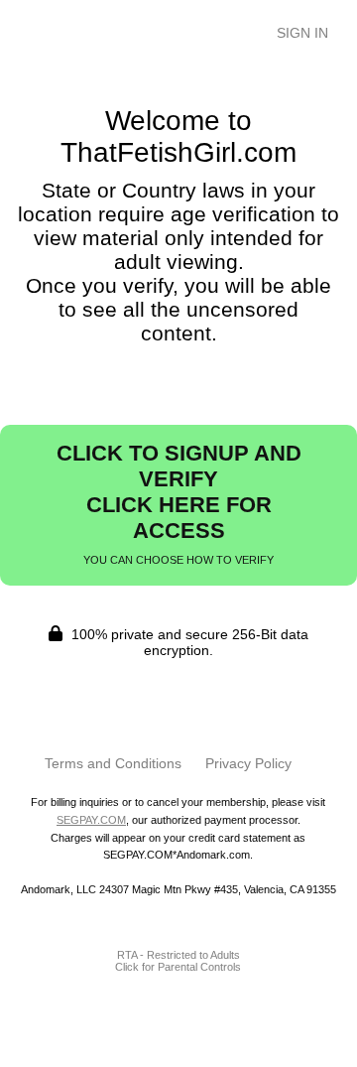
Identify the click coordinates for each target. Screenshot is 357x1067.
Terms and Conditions (113, 763)
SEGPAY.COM (91, 820)
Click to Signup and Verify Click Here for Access (179, 503)
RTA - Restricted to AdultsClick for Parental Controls (178, 961)
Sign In (302, 33)
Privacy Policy (248, 763)
